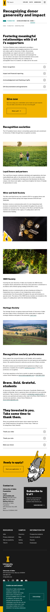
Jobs (4, 534)
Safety (21, 540)
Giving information (23, 20)
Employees (33, 543)
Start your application (12, 469)
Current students (35, 537)
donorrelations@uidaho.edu (26, 375)
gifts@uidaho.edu (8, 495)
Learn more (33, 315)
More (32, 20)
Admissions (37, 2)
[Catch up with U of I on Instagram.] (13, 581)
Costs (31, 2)
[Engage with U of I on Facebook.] (4, 581)
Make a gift (15, 111)
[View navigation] (44, 2)
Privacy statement (8, 537)
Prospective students (36, 534)
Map (20, 537)
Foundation (11, 20)
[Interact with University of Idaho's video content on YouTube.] (22, 581)
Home (4, 25)
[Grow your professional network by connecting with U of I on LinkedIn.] (17, 581)
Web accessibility (8, 540)
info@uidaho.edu (7, 577)
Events (21, 543)
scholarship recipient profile (35, 394)
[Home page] (4, 3)
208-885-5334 (40, 375)
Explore (25, 2)
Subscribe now (38, 505)
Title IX (5, 543)
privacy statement (20, 608)
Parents (32, 540)
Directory (21, 534)
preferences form (30, 367)
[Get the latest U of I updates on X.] (8, 581)
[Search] (8, 2)
